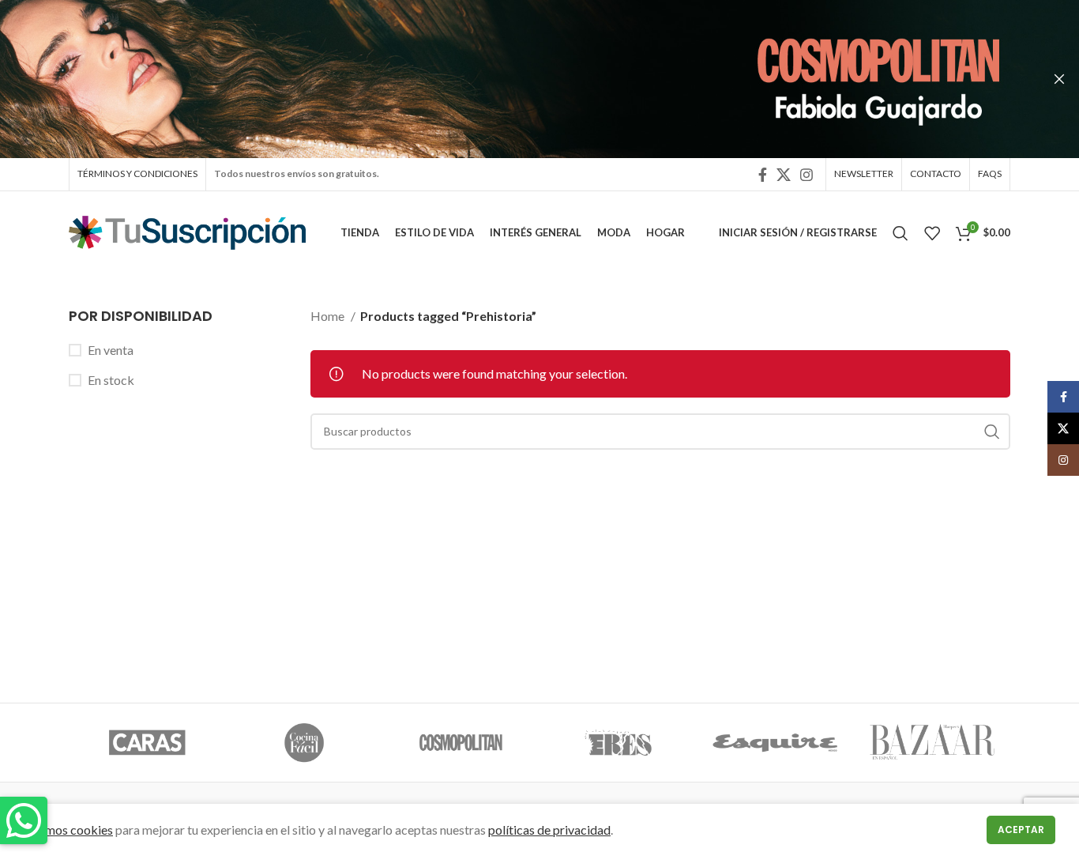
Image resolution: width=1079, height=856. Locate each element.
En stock (111, 379)
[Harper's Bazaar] (931, 742)
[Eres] (618, 742)
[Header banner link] (516, 79)
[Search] (900, 233)
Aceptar (1021, 829)
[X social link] (783, 175)
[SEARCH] (992, 431)
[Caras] (147, 742)
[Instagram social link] (806, 175)
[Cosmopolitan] (461, 742)
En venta (110, 349)
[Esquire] (775, 742)
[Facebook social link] (763, 175)
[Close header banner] (1059, 79)
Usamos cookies (68, 829)
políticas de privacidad (549, 829)
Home (328, 315)
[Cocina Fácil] (304, 742)
